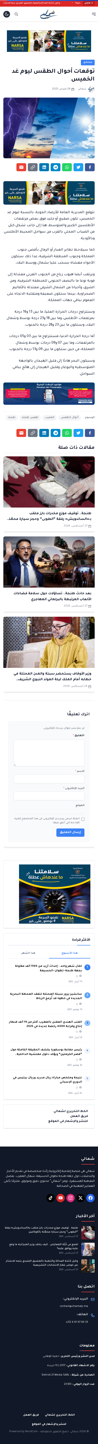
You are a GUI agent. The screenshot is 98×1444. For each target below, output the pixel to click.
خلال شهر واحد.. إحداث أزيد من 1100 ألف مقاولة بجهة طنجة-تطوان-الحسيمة (48, 968)
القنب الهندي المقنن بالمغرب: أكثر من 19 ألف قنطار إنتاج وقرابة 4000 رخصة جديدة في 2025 (45, 1024)
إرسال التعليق (70, 832)
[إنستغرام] (70, 1198)
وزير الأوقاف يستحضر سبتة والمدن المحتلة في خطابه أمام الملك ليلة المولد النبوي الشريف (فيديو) (52, 680)
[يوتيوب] (60, 1198)
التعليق (78, 735)
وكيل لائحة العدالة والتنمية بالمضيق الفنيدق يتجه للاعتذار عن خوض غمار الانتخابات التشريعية (42, 1263)
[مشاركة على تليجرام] (55, 167)
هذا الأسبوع (70, 953)
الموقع (80, 805)
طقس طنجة (30, 417)
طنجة (11, 417)
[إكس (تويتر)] (80, 1198)
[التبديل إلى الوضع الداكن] (6, 14)
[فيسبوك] (90, 1198)
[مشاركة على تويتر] (78, 167)
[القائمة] (94, 14)
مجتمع (87, 62)
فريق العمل (79, 1116)
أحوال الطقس (69, 417)
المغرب (49, 417)
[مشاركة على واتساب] (67, 167)
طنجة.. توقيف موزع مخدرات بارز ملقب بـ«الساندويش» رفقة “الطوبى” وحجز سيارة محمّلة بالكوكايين (49, 519)
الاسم (79, 771)
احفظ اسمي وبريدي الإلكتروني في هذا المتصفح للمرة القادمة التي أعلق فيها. (47, 820)
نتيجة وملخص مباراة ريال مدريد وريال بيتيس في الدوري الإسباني (47, 1080)
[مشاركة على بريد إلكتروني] (21, 167)
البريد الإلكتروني (73, 788)
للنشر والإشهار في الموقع (68, 1121)
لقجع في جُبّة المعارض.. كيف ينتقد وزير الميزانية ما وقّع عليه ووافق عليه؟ (43, 1246)
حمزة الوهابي (51, 1356)
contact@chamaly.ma (74, 1306)
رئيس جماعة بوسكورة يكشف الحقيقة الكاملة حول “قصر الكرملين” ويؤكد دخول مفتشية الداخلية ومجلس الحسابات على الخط (46, 1052)
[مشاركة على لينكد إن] (44, 167)
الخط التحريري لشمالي (71, 1111)
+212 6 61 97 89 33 (77, 1322)
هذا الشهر (28, 953)
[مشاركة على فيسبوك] (90, 167)
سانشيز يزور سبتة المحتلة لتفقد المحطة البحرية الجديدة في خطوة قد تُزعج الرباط (46, 996)
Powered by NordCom (23, 1431)
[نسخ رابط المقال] (33, 167)
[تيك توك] (50, 1198)
